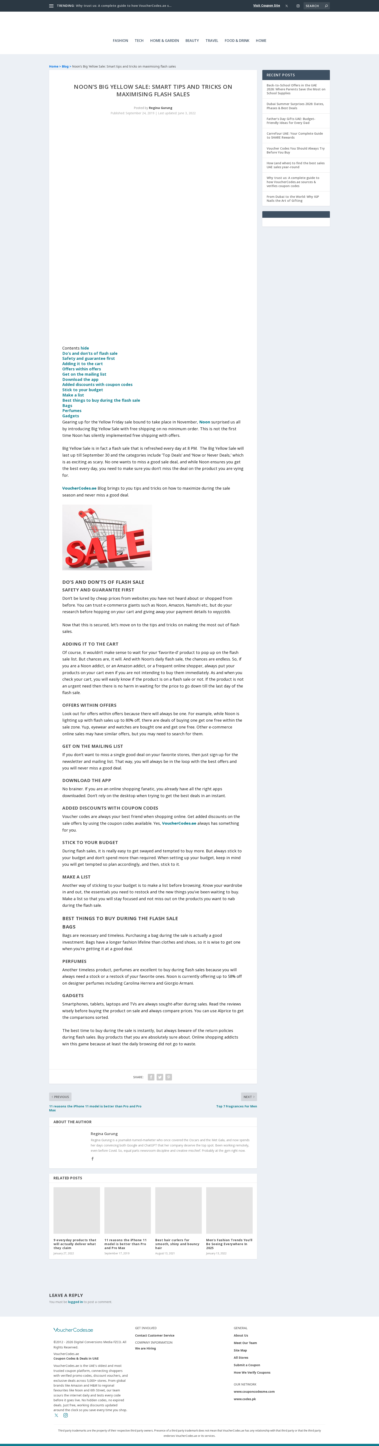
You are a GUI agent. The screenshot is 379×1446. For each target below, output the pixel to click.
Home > (55, 66)
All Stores (241, 1357)
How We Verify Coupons (252, 1372)
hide (85, 348)
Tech (139, 41)
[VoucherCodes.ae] (73, 1329)
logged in (75, 1302)
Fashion (120, 41)
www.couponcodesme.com (254, 1391)
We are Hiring (145, 1348)
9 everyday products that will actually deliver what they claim (75, 1244)
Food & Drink (237, 41)
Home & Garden (164, 41)
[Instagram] (298, 6)
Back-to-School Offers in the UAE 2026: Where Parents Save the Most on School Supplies (296, 89)
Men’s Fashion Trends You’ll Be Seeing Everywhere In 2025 (229, 1244)
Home (261, 41)
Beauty (192, 41)
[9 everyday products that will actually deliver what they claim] (77, 1210)
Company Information (154, 1342)
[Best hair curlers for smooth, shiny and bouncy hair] (178, 1210)
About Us (241, 1335)
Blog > (67, 66)
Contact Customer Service (154, 1335)
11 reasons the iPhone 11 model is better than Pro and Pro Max (125, 1244)
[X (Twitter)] (286, 6)
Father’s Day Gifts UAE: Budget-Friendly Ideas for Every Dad (291, 121)
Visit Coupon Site (266, 5)
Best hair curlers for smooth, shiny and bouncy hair (177, 1244)
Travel (212, 41)
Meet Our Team (245, 1343)
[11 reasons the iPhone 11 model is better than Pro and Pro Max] (127, 1210)
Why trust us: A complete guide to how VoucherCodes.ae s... (124, 6)
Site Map (240, 1350)
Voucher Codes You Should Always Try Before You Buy (296, 150)
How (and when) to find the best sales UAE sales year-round (296, 165)
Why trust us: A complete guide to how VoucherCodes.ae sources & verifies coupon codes (293, 182)
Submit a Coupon (247, 1365)
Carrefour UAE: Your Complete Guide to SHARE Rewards (295, 135)
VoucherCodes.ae (79, 488)
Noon (204, 422)
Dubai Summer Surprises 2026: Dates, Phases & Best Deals (295, 106)
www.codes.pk (245, 1399)
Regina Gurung (160, 108)
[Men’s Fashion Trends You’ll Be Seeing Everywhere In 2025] (229, 1210)
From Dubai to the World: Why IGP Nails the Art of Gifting (293, 199)
